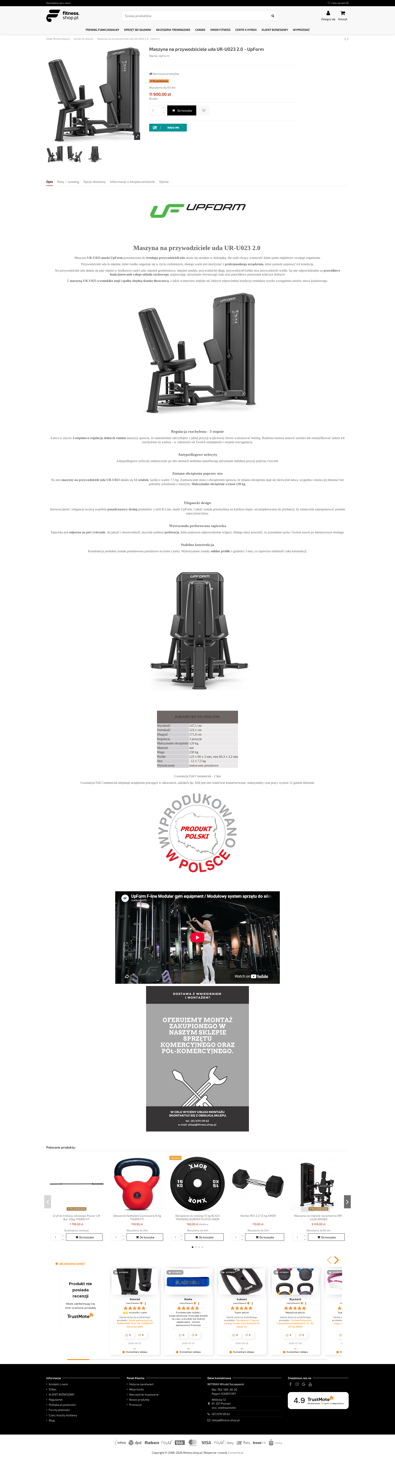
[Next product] (348, 38)
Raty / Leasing (68, 181)
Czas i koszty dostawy (63, 1415)
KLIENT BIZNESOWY (61, 1394)
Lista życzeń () (340, 2)
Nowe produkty (139, 1399)
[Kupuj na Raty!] (168, 127)
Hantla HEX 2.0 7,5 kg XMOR (258, 1215)
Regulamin (56, 1399)
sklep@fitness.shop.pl (226, 1420)
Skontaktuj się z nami (58, 2)
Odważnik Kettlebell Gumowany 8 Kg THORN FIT (137, 1217)
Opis (49, 181)
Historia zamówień (141, 1384)
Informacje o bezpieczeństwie (132, 181)
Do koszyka (184, 110)
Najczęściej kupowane (144, 1394)
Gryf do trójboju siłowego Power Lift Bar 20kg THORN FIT (76, 1217)
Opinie (164, 181)
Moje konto (136, 1389)
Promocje (135, 1404)
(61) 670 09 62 (221, 1414)
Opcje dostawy (95, 181)
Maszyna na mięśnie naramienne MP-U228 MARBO (318, 1217)
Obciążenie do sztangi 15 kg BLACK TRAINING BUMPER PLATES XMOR (197, 1217)
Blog (52, 1420)
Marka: (153, 56)
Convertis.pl (235, 1452)
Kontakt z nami (58, 1384)
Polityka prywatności (62, 1404)
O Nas (52, 1389)
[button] (102, 30)
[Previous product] (345, 38)
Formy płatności (59, 1410)
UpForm (164, 56)
